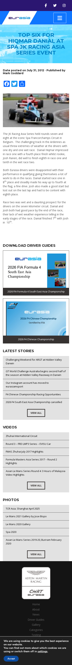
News (36, 614)
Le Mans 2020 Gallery (18, 524)
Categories (36, 630)
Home (36, 604)
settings (42, 651)
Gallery (36, 624)
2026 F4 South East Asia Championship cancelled (34, 402)
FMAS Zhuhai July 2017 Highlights (24, 451)
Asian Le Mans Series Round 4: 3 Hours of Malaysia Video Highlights (35, 473)
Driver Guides (36, 619)
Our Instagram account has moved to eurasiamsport (27, 384)
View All (36, 413)
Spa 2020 (11, 532)
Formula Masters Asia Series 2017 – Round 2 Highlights (31, 461)
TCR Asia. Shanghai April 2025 (23, 508)
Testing (36, 635)
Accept (11, 658)
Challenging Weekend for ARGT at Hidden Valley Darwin (34, 361)
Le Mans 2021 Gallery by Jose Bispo (26, 516)
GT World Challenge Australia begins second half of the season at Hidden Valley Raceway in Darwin (36, 373)
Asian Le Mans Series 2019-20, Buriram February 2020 (34, 541)
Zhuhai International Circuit (21, 436)
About (36, 609)
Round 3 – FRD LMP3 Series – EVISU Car (28, 444)
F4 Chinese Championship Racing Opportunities (33, 394)
